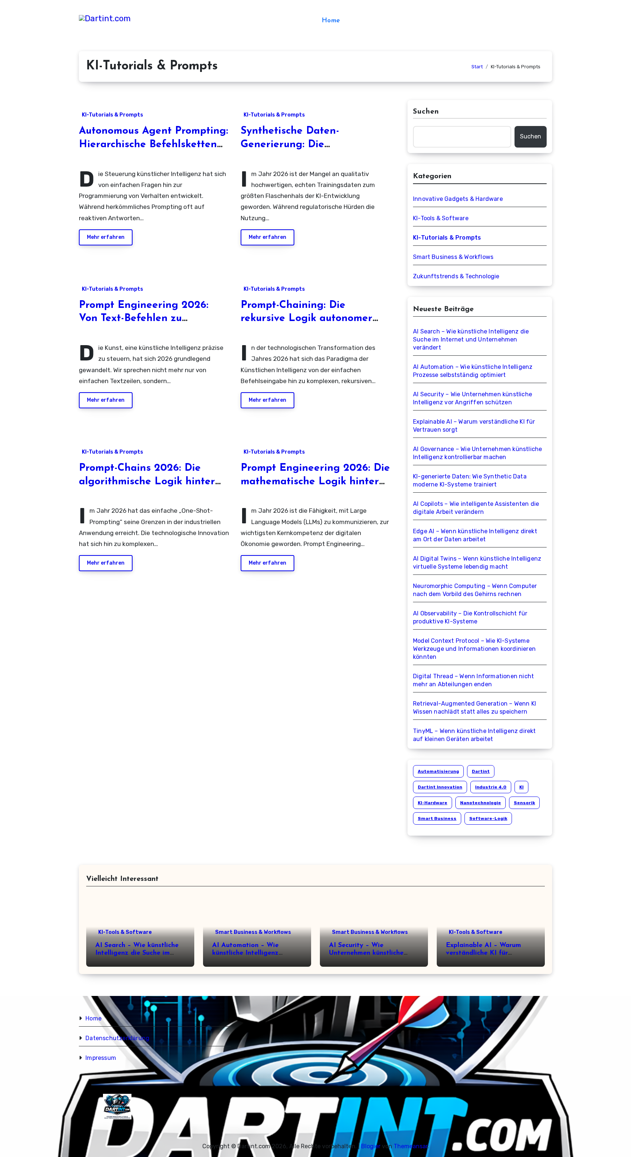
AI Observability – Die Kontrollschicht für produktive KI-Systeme (470, 617)
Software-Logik (488, 818)
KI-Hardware (432, 802)
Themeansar (411, 1146)
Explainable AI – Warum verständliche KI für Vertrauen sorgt (474, 425)
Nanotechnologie (480, 802)
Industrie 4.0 (490, 787)
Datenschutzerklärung (117, 1038)
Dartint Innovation (440, 787)
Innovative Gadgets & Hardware (458, 198)
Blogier (370, 1146)
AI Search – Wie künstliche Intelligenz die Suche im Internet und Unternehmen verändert (471, 339)
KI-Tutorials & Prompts (112, 115)
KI (521, 787)
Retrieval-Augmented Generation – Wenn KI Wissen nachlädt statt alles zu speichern (474, 707)
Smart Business (437, 818)
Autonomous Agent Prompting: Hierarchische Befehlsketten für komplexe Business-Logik (153, 144)
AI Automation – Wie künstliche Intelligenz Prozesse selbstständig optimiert (472, 370)
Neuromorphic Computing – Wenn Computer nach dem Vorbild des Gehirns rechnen (475, 590)
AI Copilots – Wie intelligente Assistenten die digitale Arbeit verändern (476, 507)
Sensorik (524, 802)
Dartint (481, 771)
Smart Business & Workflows (453, 256)
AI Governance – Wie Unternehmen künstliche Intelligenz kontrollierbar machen (477, 453)
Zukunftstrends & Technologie (456, 276)
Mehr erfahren (106, 237)
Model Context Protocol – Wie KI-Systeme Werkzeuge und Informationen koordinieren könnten (474, 648)
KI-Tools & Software (441, 218)
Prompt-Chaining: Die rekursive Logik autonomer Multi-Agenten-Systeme (306, 318)
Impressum (100, 1057)
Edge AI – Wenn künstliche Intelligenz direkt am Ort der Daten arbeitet (475, 535)
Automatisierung (438, 771)
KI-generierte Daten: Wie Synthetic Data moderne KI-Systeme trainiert (470, 480)
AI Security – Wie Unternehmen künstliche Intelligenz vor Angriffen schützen (472, 398)
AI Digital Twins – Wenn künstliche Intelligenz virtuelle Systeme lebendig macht (477, 562)
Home (331, 21)
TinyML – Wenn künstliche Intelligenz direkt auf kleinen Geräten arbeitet (474, 735)
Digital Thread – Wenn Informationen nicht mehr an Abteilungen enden (473, 680)
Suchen (426, 111)
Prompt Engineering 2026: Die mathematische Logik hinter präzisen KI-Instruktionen (315, 481)
